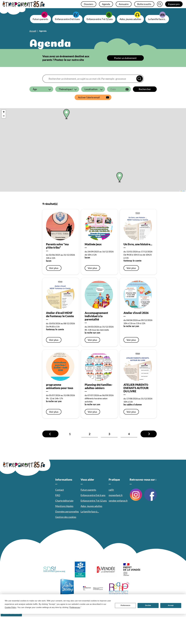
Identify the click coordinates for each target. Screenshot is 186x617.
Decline (148, 605)
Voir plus (53, 268)
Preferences (125, 605)
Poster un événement (125, 57)
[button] (119, 177)
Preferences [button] (75, 607)
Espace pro (174, 4)
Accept (170, 605)
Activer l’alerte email (89, 97)
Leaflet (183, 191)
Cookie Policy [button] (10, 607)
